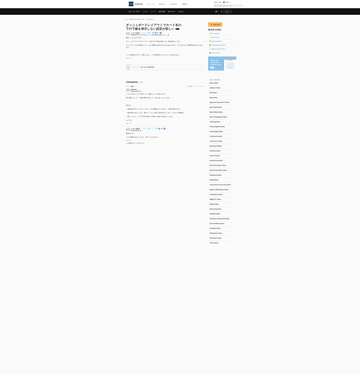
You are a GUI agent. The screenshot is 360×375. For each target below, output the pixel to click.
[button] (128, 34)
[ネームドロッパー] (153, 33)
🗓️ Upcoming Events (215, 41)
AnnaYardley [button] (155, 35)
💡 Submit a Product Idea (217, 49)
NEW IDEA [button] (216, 25)
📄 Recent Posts (214, 37)
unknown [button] (133, 89)
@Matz (128, 133)
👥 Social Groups (214, 53)
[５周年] (155, 33)
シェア (128, 58)
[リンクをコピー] (168, 35)
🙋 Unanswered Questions (217, 45)
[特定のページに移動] (201, 86)
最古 (133, 86)
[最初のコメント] (158, 33)
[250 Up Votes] (161, 33)
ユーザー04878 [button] (135, 33)
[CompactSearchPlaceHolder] (221, 11)
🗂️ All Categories (214, 33)
